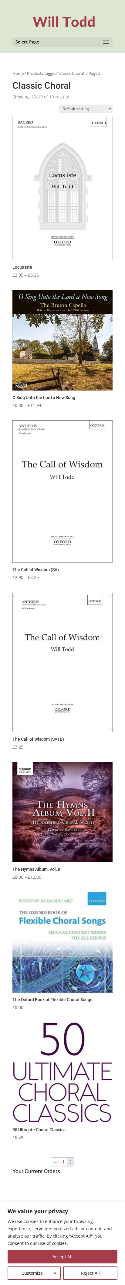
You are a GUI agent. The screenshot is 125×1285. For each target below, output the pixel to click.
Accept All (62, 1256)
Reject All (90, 1273)
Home (18, 73)
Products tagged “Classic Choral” (56, 73)
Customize (32, 1273)
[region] (62, 1243)
